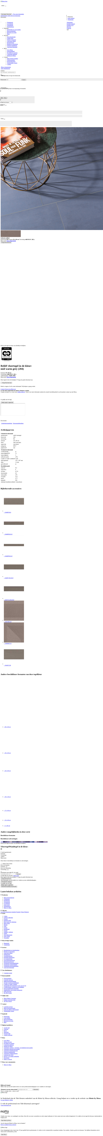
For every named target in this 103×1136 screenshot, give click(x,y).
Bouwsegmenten (11, 31)
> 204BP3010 (7, 512)
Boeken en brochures (12, 44)
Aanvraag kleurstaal (12, 47)
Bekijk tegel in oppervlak (7, 402)
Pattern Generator (11, 39)
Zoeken (24, 79)
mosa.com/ (16, 875)
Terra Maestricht (11, 241)
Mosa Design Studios (12, 58)
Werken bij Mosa (11, 55)
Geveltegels (10, 24)
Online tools (10, 38)
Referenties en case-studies (14, 29)
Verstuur (18, 874)
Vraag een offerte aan (10, 389)
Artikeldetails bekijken (6, 881)
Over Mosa (10, 50)
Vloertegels (70, 19)
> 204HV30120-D (8, 578)
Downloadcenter (11, 37)
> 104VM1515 (8, 621)
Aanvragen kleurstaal (6, 14)
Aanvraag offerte (11, 41)
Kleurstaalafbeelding (18, 423)
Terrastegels (10, 25)
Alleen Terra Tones (7, 863)
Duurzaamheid (11, 51)
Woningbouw (10, 26)
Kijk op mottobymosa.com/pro (8, 1124)
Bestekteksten (10, 42)
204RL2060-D (21, 392)
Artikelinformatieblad (6, 423)
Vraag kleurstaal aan (6, 242)
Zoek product (71, 18)
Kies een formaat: (5, 865)
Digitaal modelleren (12, 45)
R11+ (5, 97)
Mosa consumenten (6, 67)
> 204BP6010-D (8, 534)
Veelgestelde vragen (12, 63)
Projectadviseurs (11, 61)
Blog (8, 34)
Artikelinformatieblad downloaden (9, 886)
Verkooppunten (11, 60)
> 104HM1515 (8, 643)
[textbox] (8, 72)
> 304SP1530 (7, 665)
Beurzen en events (11, 32)
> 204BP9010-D (8, 556)
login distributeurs (5, 68)
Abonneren (35, 1089)
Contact (9, 64)
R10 (2, 97)
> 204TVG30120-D (9, 599)
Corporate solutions (12, 54)
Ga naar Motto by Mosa (7, 1100)
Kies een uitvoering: (6, 868)
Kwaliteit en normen (12, 53)
